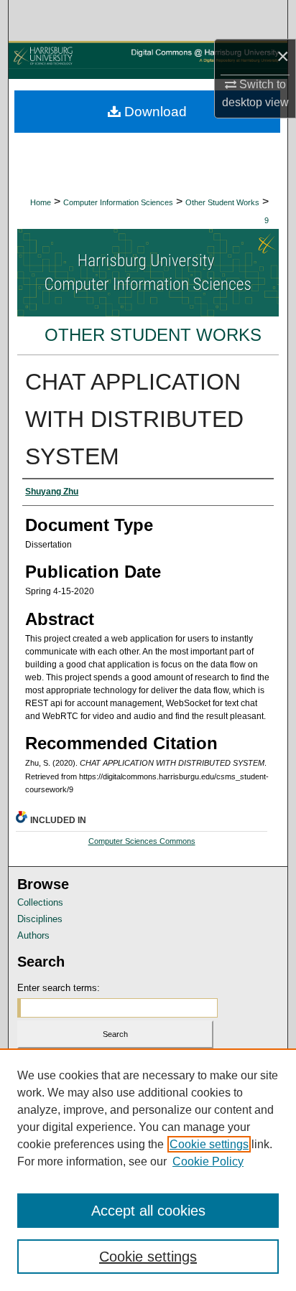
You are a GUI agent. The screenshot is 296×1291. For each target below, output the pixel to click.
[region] (148, 1169)
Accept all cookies (148, 1211)
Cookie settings (209, 1144)
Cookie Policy (208, 1161)
